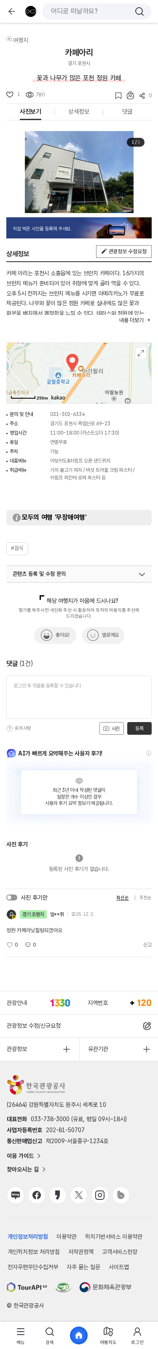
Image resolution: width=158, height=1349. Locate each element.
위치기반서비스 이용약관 (113, 1236)
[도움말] (9, 728)
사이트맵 (119, 1267)
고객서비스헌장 (119, 1251)
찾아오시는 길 (23, 1169)
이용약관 (66, 1236)
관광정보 (17, 1048)
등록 (139, 728)
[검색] (139, 11)
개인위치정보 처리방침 (34, 1251)
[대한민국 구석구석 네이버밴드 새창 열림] (121, 1195)
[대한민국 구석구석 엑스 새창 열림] (79, 1195)
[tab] (20, 1336)
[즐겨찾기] (115, 96)
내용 (131, 320)
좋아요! (63, 635)
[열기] (142, 574)
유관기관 (98, 1048)
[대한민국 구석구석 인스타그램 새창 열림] (100, 1195)
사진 (115, 729)
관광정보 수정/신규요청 (34, 1025)
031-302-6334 (67, 414)
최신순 (122, 897)
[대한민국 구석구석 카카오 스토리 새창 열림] (58, 1195)
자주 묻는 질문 (83, 1267)
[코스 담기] (127, 95)
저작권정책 (81, 1251)
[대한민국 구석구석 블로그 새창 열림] (15, 1195)
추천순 (145, 897)
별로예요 (110, 635)
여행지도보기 (141, 353)
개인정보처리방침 (28, 1236)
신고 (147, 945)
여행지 (20, 40)
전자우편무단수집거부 (33, 1267)
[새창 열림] (27, 1287)
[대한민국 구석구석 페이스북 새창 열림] (37, 1195)
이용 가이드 (20, 1155)
